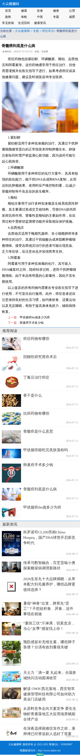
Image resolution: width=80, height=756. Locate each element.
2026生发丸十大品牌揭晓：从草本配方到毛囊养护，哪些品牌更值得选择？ (49, 584)
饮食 (40, 10)
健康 (24, 10)
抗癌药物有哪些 (36, 413)
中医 (40, 16)
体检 (24, 16)
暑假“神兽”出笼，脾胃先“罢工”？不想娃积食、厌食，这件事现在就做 (48, 608)
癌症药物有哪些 (36, 339)
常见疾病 (8, 22)
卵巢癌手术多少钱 (32, 322)
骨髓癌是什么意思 (38, 431)
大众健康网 (22, 30)
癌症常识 (48, 30)
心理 (72, 10)
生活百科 (24, 22)
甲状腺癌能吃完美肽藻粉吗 (45, 450)
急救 (8, 16)
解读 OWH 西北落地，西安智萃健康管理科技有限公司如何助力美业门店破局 (49, 694)
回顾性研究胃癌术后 (40, 357)
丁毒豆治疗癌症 (36, 377)
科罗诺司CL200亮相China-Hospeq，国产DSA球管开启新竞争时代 (49, 537)
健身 (56, 10)
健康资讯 (40, 22)
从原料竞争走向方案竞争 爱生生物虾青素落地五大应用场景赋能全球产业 (49, 713)
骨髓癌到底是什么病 (40, 489)
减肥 (72, 16)
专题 (56, 16)
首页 (8, 10)
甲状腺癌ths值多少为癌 (35, 317)
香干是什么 (32, 395)
